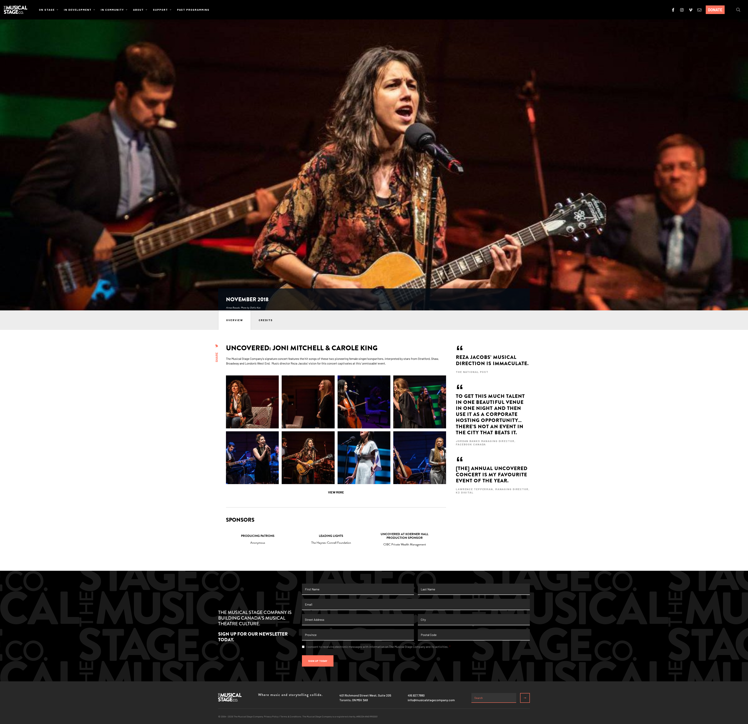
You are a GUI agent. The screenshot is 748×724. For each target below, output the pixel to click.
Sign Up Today (317, 660)
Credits (266, 320)
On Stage (47, 9)
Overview (234, 320)
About (138, 9)
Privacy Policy (271, 716)
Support (160, 9)
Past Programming (193, 9)
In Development (78, 9)
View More (336, 492)
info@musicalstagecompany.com (431, 700)
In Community (112, 9)
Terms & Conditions (290, 716)
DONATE (715, 9)
